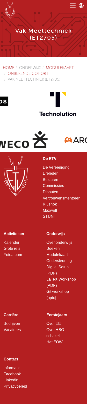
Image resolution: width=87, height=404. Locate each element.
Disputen (50, 192)
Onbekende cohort (28, 73)
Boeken (53, 248)
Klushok (50, 204)
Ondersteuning (59, 261)
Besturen (50, 180)
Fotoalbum (13, 255)
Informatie (12, 368)
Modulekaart (60, 67)
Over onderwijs (59, 242)
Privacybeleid (15, 386)
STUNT (49, 216)
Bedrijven (12, 323)
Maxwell (50, 210)
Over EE (53, 323)
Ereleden (50, 173)
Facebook (12, 374)
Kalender (11, 242)
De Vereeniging (56, 167)
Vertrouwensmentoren (61, 198)
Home (8, 67)
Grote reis (12, 248)
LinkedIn (11, 380)
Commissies (53, 186)
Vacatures (12, 330)
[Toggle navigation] (72, 5)
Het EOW (54, 342)
